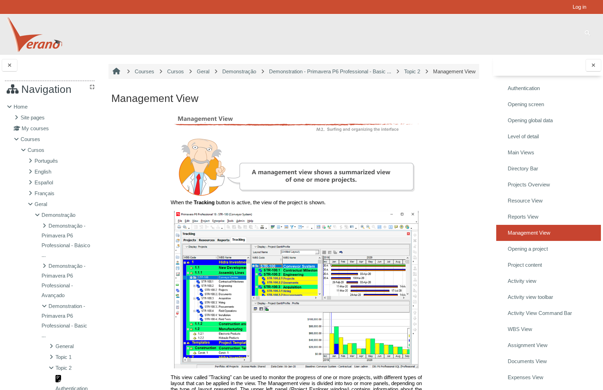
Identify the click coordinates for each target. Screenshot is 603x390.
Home (21, 107)
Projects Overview (529, 184)
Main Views (521, 152)
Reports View (523, 217)
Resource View (525, 201)
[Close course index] (593, 65)
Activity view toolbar (530, 297)
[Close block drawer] (9, 65)
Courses (30, 139)
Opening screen (526, 104)
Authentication (524, 88)
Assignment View (528, 345)
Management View (529, 233)
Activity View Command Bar (540, 313)
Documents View (527, 361)
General (64, 346)
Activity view (522, 281)
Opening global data (530, 120)
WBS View (520, 329)
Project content (525, 265)
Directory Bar (523, 168)
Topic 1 (63, 357)
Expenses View (525, 377)
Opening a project (528, 249)
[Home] (34, 34)
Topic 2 (63, 368)
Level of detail (523, 136)
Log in (579, 7)
